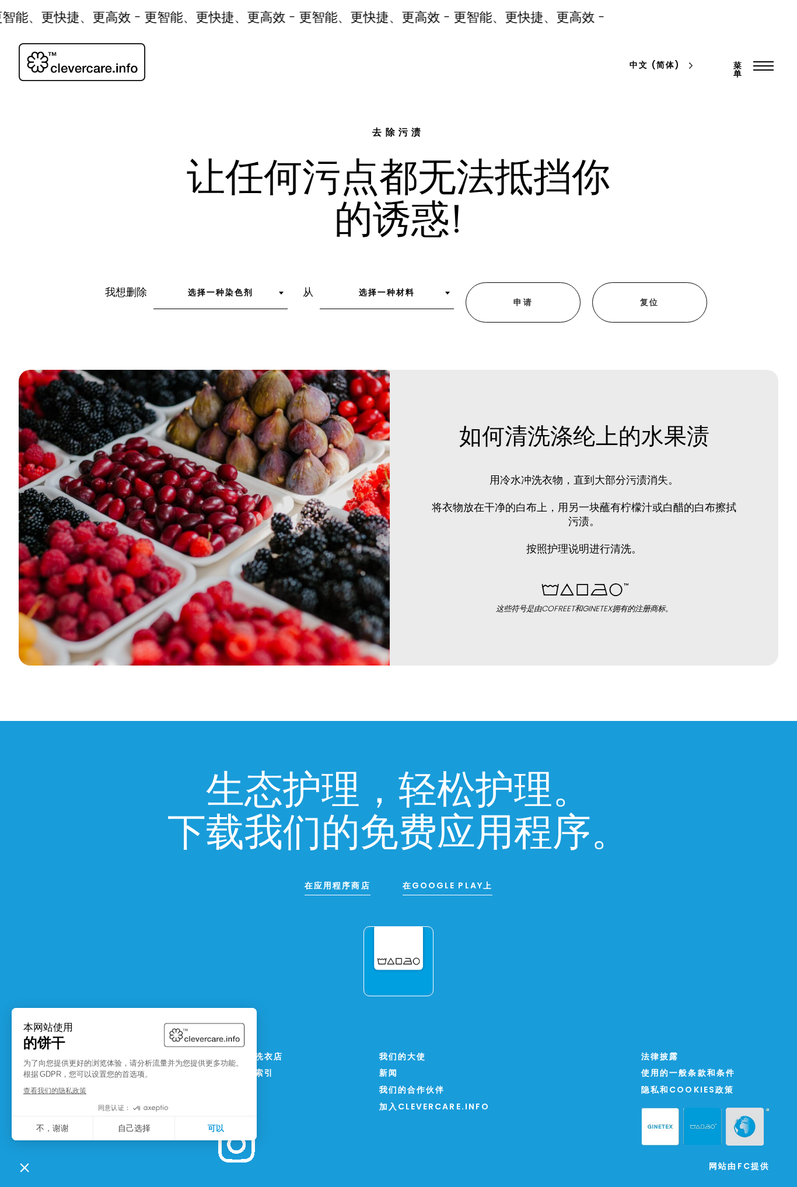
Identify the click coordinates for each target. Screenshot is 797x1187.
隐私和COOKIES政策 (687, 1090)
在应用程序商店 (337, 886)
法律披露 (660, 1057)
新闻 (388, 1073)
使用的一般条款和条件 (688, 1073)
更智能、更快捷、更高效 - (212, 18)
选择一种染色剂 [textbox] (221, 293)
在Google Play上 (447, 886)
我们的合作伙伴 (412, 1090)
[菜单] (760, 65)
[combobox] (220, 297)
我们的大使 (403, 1057)
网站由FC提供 (739, 1167)
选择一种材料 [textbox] (387, 293)
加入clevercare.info (434, 1107)
